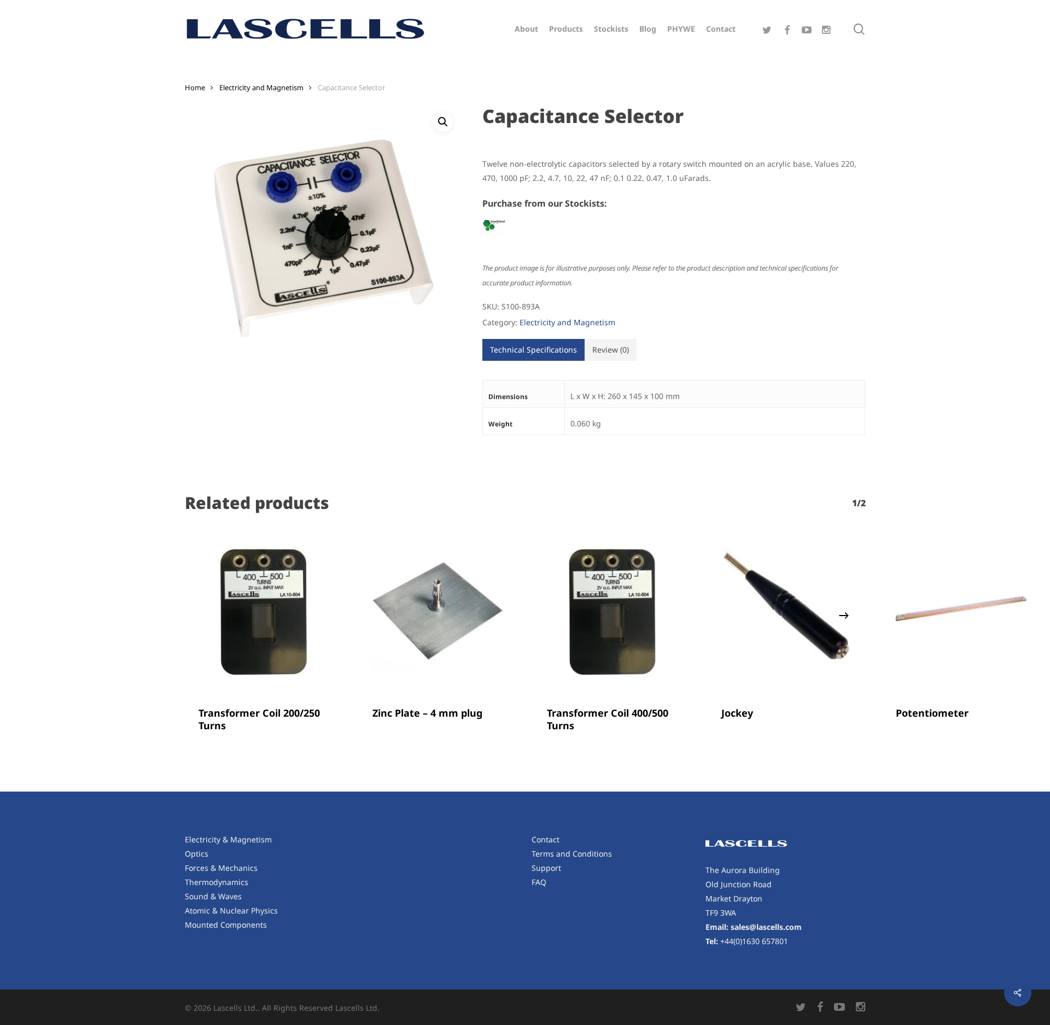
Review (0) (610, 349)
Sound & (201, 896)
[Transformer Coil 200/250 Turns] (264, 612)
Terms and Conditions (572, 853)
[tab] (533, 350)
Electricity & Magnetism (228, 839)
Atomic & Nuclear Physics (231, 910)
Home (195, 87)
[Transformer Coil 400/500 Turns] (612, 612)
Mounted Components (226, 924)
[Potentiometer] (961, 612)
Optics (196, 853)
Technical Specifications (533, 349)
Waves (230, 896)
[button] (443, 122)
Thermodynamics (216, 882)
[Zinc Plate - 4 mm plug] (438, 612)
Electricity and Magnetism (261, 87)
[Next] (844, 615)
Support (546, 868)
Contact (545, 839)
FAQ (539, 882)
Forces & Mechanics (221, 868)
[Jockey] (787, 612)
